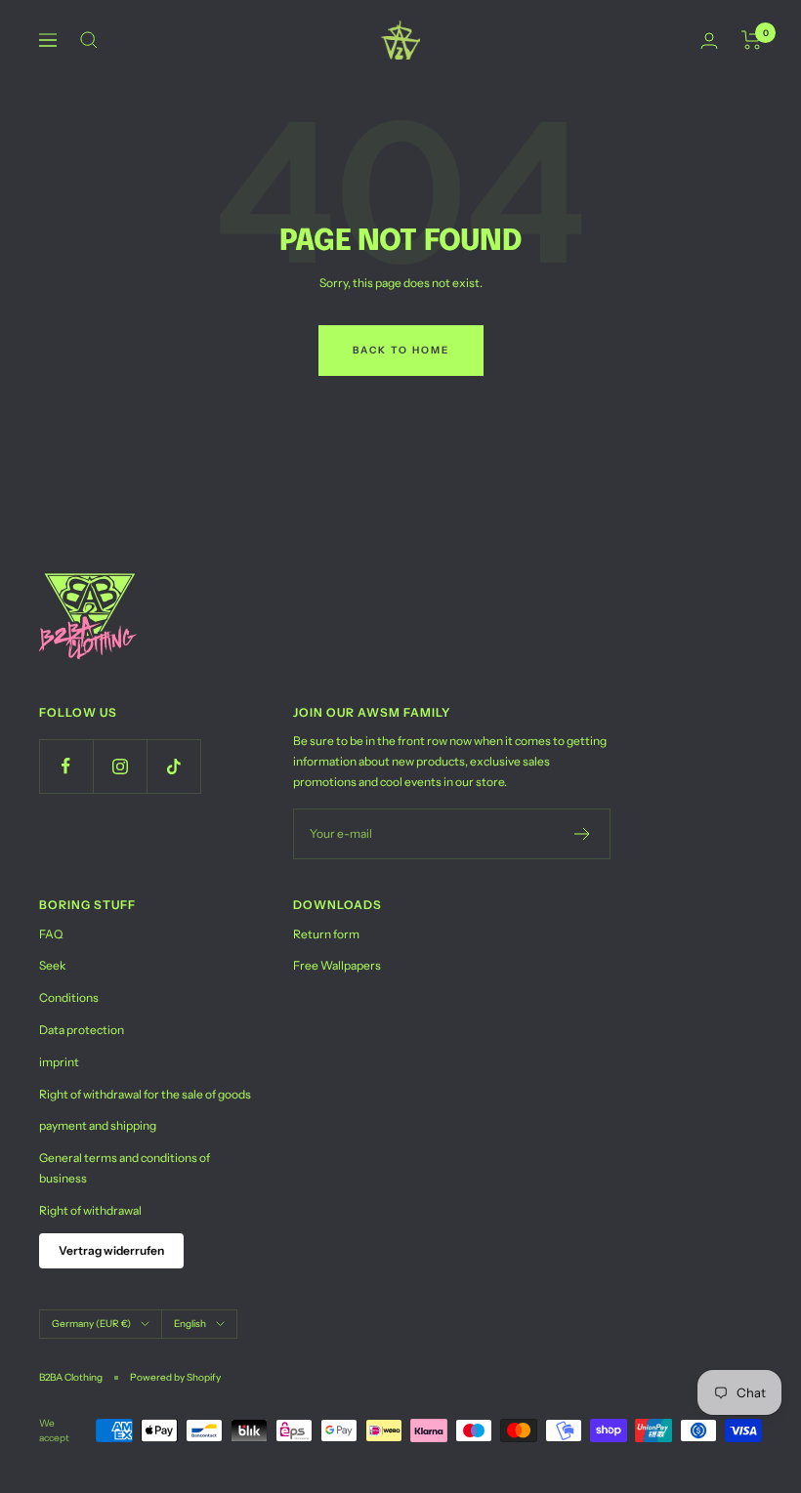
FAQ (51, 934)
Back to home (401, 350)
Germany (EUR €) (91, 1323)
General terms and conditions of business (124, 1167)
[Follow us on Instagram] (120, 766)
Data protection (81, 1029)
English (190, 1323)
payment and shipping (97, 1125)
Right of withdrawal (90, 1210)
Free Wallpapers (337, 965)
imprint (59, 1062)
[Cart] (751, 40)
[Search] (89, 40)
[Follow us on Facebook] (66, 766)
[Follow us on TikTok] (173, 766)
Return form (326, 934)
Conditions (69, 997)
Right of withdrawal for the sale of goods (145, 1094)
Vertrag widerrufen (111, 1250)
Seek (52, 965)
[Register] (582, 834)
